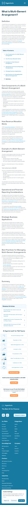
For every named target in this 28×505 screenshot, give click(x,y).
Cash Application (5, 440)
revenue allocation (7, 265)
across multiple (17, 206)
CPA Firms (4, 463)
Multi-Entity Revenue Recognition (10, 112)
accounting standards (10, 127)
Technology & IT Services (7, 485)
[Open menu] (24, 3)
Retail (3, 481)
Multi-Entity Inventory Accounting (13, 240)
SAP (15, 426)
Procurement (5, 431)
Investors (17, 450)
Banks (3, 468)
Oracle (16, 424)
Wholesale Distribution (7, 483)
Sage (16, 431)
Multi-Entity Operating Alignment (11, 209)
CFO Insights (4, 453)
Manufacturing (5, 478)
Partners (17, 448)
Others (16, 438)
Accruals (4, 426)
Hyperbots (10, 3)
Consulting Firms (5, 470)
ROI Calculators (5, 446)
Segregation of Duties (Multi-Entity (9, 200)
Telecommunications (6, 488)
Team (16, 446)
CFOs (3, 472)
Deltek (16, 428)
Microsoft (17, 433)
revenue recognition (6, 94)
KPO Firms (4, 466)
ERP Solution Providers (7, 461)
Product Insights (5, 450)
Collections (4, 438)
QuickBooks (17, 435)
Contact (16, 453)
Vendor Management (6, 435)
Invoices (4, 424)
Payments (4, 428)
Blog (3, 448)
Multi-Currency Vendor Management (17, 141)
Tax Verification (5, 433)
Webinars (4, 455)
